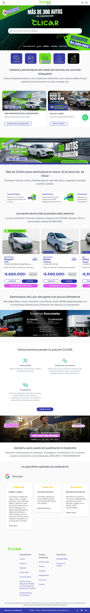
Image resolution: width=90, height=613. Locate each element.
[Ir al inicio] (45, 2)
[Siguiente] (87, 151)
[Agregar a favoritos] (36, 251)
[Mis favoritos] (86, 2)
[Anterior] (3, 151)
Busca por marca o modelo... (26, 31)
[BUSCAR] (82, 2)
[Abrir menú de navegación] (4, 3)
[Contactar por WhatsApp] (85, 117)
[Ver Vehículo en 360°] (35, 259)
